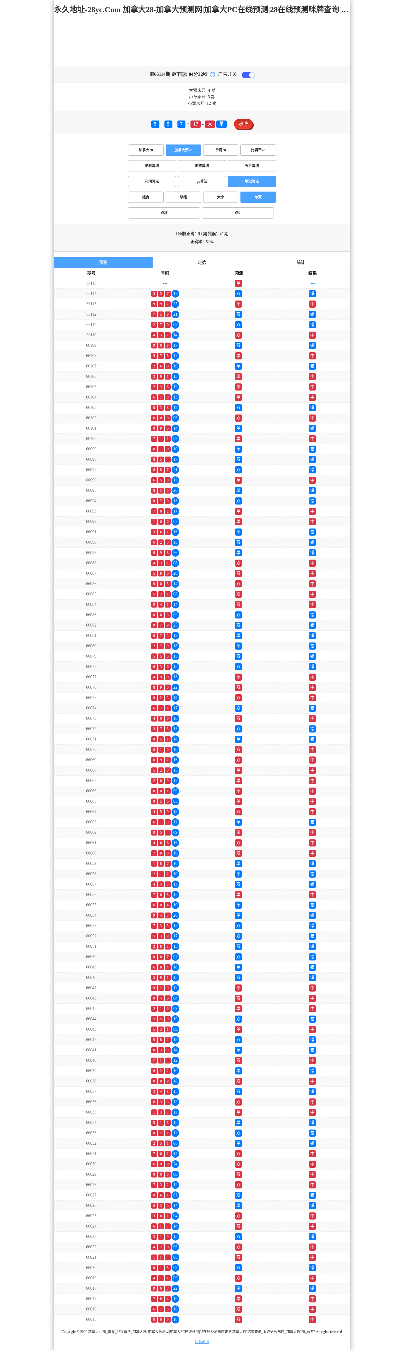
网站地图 (202, 1342)
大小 (220, 197)
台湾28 (220, 150)
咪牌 (243, 123)
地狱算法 (252, 181)
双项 (164, 213)
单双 (258, 197)
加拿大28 (146, 150)
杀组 (183, 197)
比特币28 (258, 150)
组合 (145, 197)
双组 (238, 213)
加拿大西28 (183, 150)
